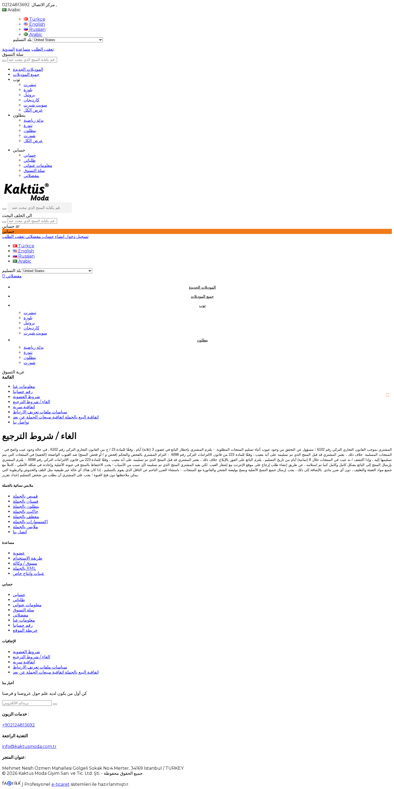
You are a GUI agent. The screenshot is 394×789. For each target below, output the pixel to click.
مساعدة (23, 49)
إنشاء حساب (52, 236)
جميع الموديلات (26, 74)
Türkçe (36, 19)
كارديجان (31, 99)
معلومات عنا (24, 386)
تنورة (28, 125)
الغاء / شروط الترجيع (31, 401)
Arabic (35, 34)
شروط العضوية (26, 396)
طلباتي (30, 160)
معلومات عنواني (38, 165)
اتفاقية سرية (24, 406)
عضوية (19, 553)
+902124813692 (18, 725)
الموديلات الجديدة (28, 69)
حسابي (30, 155)
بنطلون (30, 130)
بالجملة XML (24, 568)
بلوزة (28, 89)
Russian (37, 29)
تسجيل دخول (76, 236)
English (36, 24)
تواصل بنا (21, 422)
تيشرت (30, 84)
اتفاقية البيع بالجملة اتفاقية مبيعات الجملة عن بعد (56, 417)
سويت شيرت (35, 105)
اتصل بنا (20, 531)
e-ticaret (60, 784)
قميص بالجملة (25, 496)
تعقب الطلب (42, 49)
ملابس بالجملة (25, 526)
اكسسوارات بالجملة (30, 521)
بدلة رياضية (34, 120)
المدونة (8, 49)
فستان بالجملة (25, 501)
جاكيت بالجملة (25, 511)
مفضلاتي (31, 175)
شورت (29, 135)
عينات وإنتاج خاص (28, 573)
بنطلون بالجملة (26, 506)
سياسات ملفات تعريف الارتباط (40, 411)
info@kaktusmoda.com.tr (29, 746)
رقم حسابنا (23, 391)
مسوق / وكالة (25, 563)
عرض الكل (33, 110)
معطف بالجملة (26, 516)
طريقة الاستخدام (27, 558)
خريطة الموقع (25, 630)
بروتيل (29, 94)
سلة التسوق (34, 170)
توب (202, 305)
